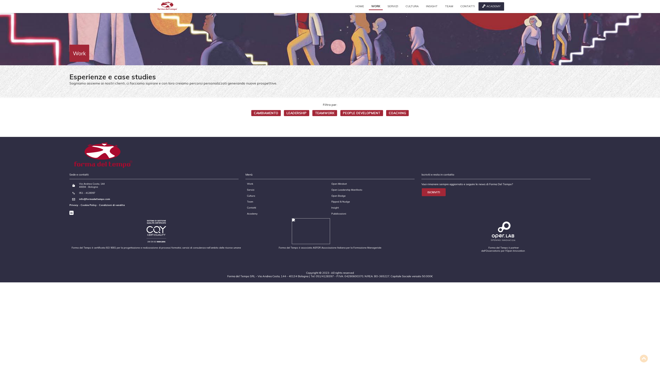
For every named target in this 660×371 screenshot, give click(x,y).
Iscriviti (433, 192)
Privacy (73, 205)
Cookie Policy (89, 205)
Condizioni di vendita (112, 205)
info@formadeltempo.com (94, 199)
